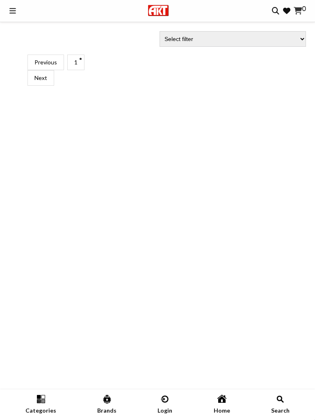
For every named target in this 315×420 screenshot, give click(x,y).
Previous (45, 62)
